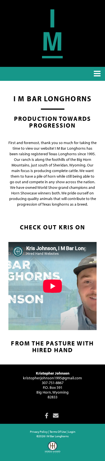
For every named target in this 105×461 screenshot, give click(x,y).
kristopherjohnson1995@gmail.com (52, 377)
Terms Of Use (58, 432)
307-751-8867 (53, 382)
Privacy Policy (39, 432)
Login (71, 432)
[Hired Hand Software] (52, 449)
